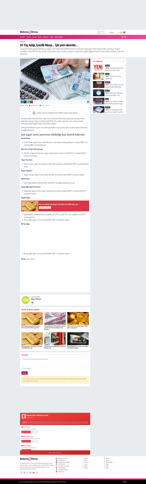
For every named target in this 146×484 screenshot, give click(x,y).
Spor (107, 99)
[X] (24, 472)
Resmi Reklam (59, 37)
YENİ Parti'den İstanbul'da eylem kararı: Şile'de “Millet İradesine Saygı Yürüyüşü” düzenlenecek (114, 69)
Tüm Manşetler (61, 468)
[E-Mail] (32, 302)
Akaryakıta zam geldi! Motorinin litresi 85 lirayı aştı (55, 347)
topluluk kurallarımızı (36, 379)
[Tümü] (124, 61)
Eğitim (107, 464)
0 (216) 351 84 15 (27, 441)
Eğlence (86, 468)
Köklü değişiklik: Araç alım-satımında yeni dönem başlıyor (77, 347)
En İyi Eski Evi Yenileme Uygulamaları (113, 77)
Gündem (22, 37)
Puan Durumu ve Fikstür (64, 466)
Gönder (25, 373)
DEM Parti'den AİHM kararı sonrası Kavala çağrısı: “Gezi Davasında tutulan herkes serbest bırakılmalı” (114, 94)
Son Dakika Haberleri (63, 470)
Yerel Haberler (109, 462)
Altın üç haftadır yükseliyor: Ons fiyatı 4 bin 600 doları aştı (31, 347)
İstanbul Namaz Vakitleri (64, 462)
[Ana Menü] (125, 37)
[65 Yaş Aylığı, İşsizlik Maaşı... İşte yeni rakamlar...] (55, 79)
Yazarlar (28, 37)
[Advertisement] (73, 15)
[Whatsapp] (36, 472)
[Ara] (123, 37)
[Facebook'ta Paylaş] (22, 101)
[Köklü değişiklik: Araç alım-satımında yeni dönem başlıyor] (78, 338)
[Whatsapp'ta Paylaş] (28, 101)
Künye (107, 468)
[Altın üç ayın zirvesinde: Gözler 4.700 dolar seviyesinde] (78, 318)
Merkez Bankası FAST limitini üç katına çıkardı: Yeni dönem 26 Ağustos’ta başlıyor (55, 327)
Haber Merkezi (25, 105)
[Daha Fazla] (31, 101)
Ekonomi (45, 37)
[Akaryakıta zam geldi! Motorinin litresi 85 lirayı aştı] (55, 338)
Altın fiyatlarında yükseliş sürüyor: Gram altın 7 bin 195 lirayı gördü (30, 326)
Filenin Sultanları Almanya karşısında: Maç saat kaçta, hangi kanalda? (114, 102)
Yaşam (52, 37)
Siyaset (34, 37)
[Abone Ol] (88, 102)
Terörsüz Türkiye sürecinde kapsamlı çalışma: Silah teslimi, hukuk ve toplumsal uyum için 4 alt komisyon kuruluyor (114, 86)
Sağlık (85, 466)
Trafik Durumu (61, 464)
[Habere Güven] (29, 32)
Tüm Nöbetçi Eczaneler (56, 452)
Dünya (40, 37)
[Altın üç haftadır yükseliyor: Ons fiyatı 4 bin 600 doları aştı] (32, 338)
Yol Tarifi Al (35, 432)
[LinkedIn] (30, 472)
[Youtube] (33, 472)
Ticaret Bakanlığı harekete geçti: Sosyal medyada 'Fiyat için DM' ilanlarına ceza (114, 111)
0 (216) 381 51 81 (27, 432)
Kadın (107, 466)
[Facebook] (21, 472)
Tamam (124, 481)
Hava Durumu (61, 460)
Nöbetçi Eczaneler (62, 458)
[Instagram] (27, 472)
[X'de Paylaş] (24, 101)
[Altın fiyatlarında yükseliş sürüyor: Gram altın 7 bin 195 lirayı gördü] (32, 318)
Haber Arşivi (61, 471)
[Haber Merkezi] (25, 300)
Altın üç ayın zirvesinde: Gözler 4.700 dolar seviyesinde (77, 326)
